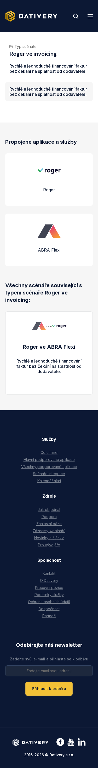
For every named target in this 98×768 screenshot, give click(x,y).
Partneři (49, 616)
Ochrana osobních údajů (49, 601)
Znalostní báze (49, 523)
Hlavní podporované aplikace (49, 459)
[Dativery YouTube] (71, 742)
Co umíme (49, 452)
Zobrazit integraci (49, 376)
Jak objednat (49, 509)
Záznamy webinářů (49, 530)
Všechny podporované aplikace (49, 466)
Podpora (49, 516)
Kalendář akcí (49, 480)
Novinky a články (49, 538)
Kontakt (49, 573)
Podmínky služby (49, 594)
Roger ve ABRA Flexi (49, 347)
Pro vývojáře (49, 545)
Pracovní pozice (49, 587)
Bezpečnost (49, 608)
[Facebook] (60, 742)
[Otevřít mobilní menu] (90, 16)
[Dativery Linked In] (82, 742)
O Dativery (49, 580)
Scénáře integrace (49, 473)
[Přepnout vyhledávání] (76, 16)
